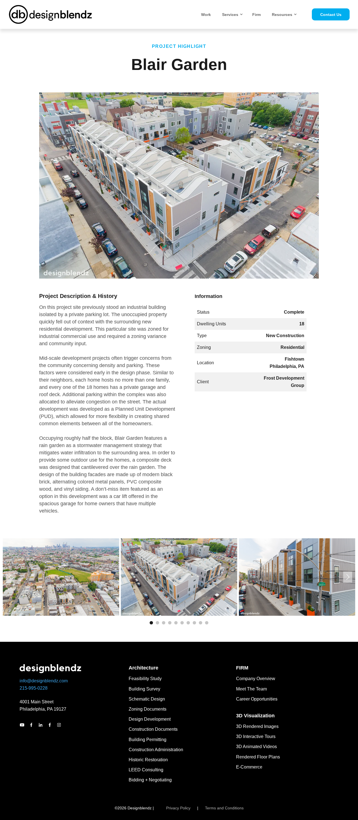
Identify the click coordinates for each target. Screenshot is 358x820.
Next (347, 577)
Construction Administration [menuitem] (156, 749)
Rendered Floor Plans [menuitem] (258, 757)
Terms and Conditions (224, 808)
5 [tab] (176, 622)
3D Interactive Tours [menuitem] (255, 736)
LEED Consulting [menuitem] (146, 769)
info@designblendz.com (44, 680)
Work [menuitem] (206, 14)
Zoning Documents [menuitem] (147, 709)
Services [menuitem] (230, 14)
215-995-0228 (34, 688)
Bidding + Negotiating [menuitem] (150, 779)
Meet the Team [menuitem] (251, 689)
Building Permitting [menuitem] (147, 739)
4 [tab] (169, 622)
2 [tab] (157, 622)
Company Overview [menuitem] (255, 678)
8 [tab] (194, 622)
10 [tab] (206, 622)
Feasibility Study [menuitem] (145, 678)
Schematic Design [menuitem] (147, 699)
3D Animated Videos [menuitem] (256, 746)
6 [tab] (182, 622)
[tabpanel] (61, 577)
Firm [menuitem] (256, 14)
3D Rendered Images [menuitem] (257, 726)
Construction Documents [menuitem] (153, 729)
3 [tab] (163, 622)
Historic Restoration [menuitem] (148, 759)
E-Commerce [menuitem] (249, 767)
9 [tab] (200, 622)
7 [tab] (188, 622)
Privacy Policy (178, 808)
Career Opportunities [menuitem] (256, 699)
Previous (10, 577)
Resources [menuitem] (282, 14)
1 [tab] (151, 622)
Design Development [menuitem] (150, 719)
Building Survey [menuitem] (144, 689)
